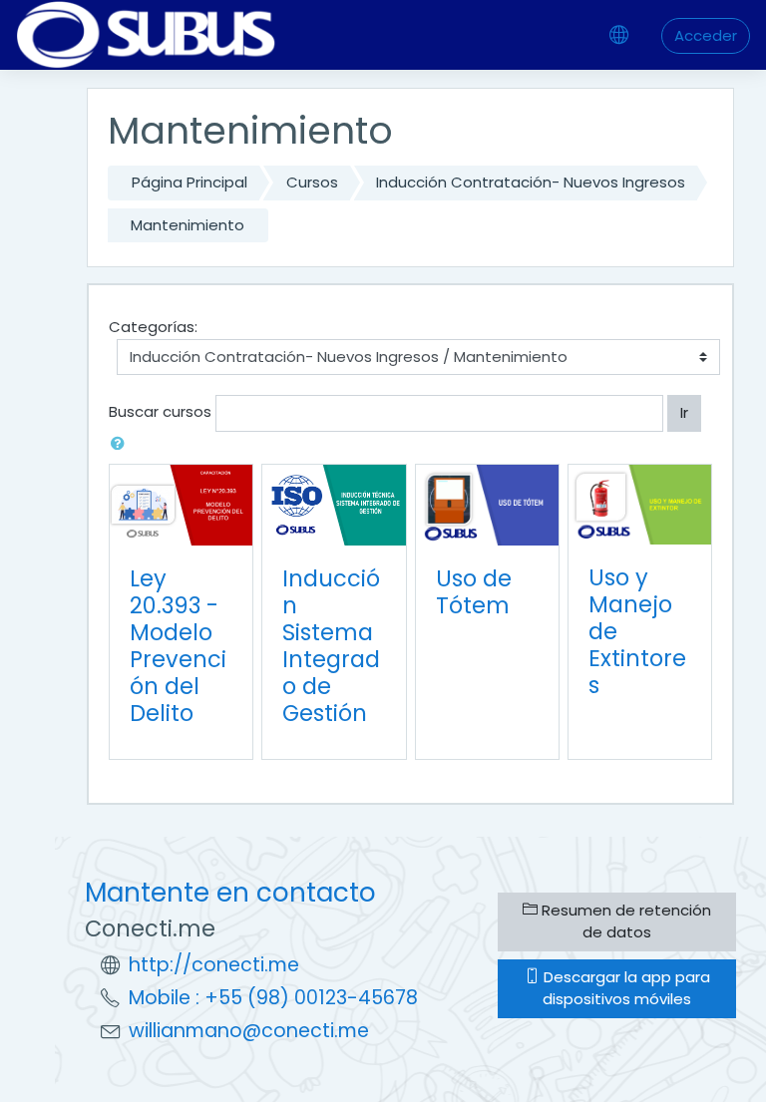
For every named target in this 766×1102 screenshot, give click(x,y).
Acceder (705, 35)
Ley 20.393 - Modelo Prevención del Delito (178, 645)
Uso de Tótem (474, 591)
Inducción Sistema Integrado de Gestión (331, 645)
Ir (684, 412)
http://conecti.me (214, 964)
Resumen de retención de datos (624, 921)
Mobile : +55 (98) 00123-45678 (273, 997)
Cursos (312, 182)
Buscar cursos (160, 411)
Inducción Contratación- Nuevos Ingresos (530, 182)
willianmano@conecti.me (249, 1030)
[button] (122, 444)
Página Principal (189, 182)
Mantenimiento (187, 224)
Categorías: (153, 326)
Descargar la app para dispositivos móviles (625, 988)
